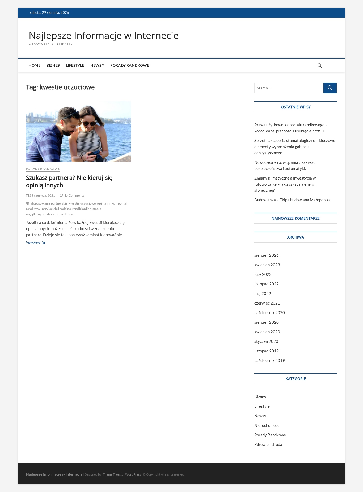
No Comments (73, 195)
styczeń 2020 (266, 341)
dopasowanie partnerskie (49, 203)
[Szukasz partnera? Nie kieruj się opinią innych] (78, 131)
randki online (81, 209)
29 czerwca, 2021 (42, 195)
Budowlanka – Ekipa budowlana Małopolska (292, 199)
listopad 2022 (266, 283)
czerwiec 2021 (267, 303)
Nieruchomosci (267, 425)
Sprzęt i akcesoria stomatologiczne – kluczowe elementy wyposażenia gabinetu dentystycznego (294, 146)
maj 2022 (262, 293)
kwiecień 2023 (267, 264)
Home (34, 65)
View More (39, 243)
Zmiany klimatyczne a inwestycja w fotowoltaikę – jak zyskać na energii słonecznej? (285, 184)
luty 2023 (263, 274)
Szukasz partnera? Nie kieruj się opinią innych (69, 181)
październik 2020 (269, 312)
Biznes (53, 65)
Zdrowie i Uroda (268, 444)
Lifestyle (75, 65)
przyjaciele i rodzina (56, 209)
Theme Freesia (113, 474)
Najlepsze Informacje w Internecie (104, 35)
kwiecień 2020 (267, 331)
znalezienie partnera (58, 214)
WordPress (133, 474)
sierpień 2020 (266, 322)
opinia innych (107, 203)
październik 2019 (269, 360)
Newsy (97, 65)
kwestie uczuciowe (82, 203)
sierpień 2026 (266, 255)
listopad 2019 (266, 350)
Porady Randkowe (129, 65)
